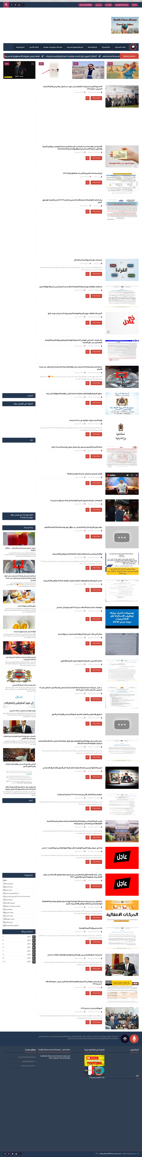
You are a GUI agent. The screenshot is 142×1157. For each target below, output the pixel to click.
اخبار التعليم (8, 887)
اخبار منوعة (8, 890)
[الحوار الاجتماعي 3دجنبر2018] (122, 1018)
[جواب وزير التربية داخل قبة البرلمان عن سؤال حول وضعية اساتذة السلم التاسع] (122, 537)
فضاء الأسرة (33, 47)
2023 (29, 944)
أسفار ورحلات (8, 883)
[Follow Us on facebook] (5, 1153)
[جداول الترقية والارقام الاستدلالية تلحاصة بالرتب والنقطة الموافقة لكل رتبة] (122, 403)
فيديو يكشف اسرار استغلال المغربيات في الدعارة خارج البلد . (21, 658)
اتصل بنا (108, 5)
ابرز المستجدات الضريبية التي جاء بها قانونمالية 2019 (82, 173)
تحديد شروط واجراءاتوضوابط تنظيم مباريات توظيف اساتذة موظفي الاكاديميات (72, 581)
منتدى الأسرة (8, 922)
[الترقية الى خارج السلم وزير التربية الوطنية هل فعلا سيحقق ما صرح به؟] (122, 510)
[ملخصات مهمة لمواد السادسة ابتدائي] (122, 270)
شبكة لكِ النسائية (28, 1061)
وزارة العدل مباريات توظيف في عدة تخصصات (85, 420)
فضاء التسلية (120, 47)
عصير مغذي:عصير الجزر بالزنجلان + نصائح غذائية (20, 549)
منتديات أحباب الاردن (27, 1066)
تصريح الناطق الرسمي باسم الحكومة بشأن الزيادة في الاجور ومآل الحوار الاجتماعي (72, 768)
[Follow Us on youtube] (16, 1153)
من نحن (98, 5)
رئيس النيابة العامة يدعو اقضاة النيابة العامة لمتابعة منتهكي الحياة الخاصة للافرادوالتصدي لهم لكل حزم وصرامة (74, 822)
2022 (29, 947)
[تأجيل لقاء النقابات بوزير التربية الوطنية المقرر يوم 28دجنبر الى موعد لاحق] (122, 323)
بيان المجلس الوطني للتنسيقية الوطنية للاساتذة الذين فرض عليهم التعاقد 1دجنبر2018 (73, 983)
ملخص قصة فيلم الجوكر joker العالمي (43, 56)
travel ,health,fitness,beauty (27, 1057)
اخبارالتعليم (92, 47)
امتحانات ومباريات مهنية (52, 47)
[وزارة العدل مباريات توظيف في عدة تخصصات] (122, 430)
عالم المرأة (106, 47)
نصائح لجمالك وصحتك (11, 925)
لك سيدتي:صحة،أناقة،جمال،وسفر (110, 1153)
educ (5, 880)
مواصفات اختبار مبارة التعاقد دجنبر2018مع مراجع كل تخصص (79, 607)
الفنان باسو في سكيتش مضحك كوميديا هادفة (84, 474)
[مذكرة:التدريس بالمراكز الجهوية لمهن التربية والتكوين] (122, 671)
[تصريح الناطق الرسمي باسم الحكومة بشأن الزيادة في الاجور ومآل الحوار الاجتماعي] (122, 778)
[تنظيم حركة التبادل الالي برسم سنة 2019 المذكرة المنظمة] (122, 804)
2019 (29, 958)
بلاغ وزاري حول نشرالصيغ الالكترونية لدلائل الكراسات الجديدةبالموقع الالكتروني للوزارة (20, 788)
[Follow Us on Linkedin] (20, 1153)
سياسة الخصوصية (122, 5)
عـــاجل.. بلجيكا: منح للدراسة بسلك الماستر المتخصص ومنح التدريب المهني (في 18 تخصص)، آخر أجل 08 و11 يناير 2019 (70, 689)
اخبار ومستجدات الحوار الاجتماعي (24, 685)
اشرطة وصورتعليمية (75, 47)
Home (134, 5)
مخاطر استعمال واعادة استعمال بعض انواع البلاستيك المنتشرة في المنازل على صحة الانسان (70, 368)
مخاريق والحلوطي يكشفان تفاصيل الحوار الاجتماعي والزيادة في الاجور (77, 714)
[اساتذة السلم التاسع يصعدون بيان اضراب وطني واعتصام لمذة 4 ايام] (122, 457)
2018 (29, 961)
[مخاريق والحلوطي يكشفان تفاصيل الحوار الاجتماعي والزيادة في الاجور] (122, 724)
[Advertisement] (43, 25)
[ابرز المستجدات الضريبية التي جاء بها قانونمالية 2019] (122, 183)
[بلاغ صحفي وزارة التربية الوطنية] (122, 938)
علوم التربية (8, 909)
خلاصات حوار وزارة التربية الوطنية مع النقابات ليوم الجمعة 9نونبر (19, 737)
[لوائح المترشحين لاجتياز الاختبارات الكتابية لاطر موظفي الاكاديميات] (122, 564)
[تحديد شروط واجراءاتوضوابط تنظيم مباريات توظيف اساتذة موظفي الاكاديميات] (122, 591)
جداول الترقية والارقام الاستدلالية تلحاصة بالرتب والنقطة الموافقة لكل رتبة (74, 394)
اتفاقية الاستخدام (85, 5)
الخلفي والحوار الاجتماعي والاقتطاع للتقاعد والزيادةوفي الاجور (20, 765)
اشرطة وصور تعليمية (11, 893)
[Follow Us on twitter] (12, 1153)
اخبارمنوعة (20, 47)
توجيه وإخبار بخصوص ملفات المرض (22, 711)
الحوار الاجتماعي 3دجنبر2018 (91, 1008)
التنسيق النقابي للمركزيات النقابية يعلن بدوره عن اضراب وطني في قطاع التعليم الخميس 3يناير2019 (72, 88)
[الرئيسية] (133, 47)
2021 (29, 951)
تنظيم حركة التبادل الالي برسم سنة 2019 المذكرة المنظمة (79, 794)
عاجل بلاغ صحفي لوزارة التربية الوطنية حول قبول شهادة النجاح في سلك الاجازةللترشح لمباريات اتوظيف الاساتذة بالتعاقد (70, 742)
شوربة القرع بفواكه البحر (27, 606)
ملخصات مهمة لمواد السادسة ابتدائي (88, 260)
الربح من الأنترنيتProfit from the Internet (17, 896)
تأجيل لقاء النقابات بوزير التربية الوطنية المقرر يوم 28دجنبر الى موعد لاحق (75, 313)
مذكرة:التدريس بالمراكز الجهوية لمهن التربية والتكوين (81, 661)
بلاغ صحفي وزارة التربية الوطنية (90, 928)
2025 (29, 937)
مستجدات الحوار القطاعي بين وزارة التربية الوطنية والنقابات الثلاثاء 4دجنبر (74, 955)
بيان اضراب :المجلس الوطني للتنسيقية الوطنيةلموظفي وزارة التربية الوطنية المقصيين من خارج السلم (73, 341)
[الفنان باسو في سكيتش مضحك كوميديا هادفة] (122, 484)
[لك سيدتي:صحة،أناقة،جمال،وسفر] (125, 33)
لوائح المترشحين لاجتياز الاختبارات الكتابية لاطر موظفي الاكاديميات (77, 554)
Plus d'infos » (96, 98)
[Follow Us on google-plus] (8, 1153)
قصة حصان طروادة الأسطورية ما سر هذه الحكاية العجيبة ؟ (92, 56)
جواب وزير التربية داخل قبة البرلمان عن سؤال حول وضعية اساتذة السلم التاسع (73, 527)
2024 (29, 940)
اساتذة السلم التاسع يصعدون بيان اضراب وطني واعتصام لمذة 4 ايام (77, 447)
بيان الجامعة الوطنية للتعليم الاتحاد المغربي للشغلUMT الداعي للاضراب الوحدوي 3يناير (72, 201)
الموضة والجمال (9, 903)
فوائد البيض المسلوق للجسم (25, 632)
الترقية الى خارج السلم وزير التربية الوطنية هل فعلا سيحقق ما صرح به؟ (76, 500)
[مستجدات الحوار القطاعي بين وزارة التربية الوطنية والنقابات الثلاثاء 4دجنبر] (122, 965)
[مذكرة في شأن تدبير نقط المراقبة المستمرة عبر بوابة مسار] (122, 644)
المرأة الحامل (8, 899)
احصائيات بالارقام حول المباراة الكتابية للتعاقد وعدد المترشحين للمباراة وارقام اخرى (70, 287)
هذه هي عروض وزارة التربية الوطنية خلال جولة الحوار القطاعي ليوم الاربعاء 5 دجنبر (72, 848)
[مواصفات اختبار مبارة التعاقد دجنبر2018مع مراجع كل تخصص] (122, 617)
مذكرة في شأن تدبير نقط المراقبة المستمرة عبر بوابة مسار (80, 634)
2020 (29, 954)
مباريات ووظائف (9, 919)
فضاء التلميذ (8, 916)
